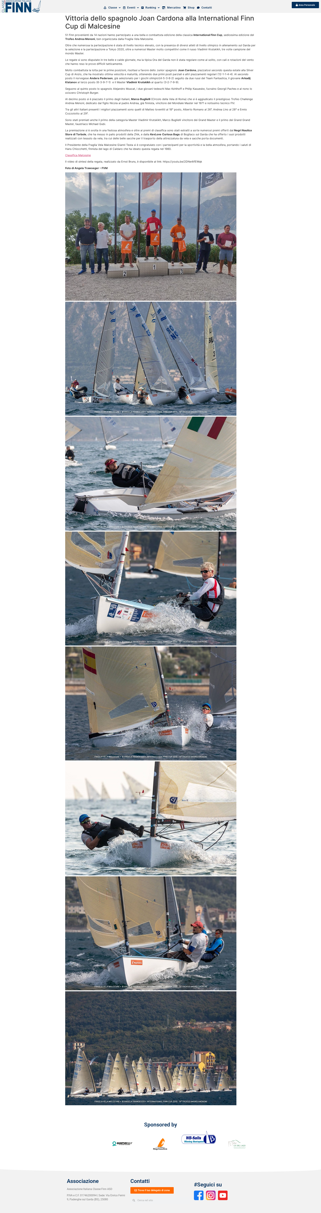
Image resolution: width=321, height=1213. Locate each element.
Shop (190, 7)
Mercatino (173, 7)
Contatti (206, 7)
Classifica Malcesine (78, 155)
